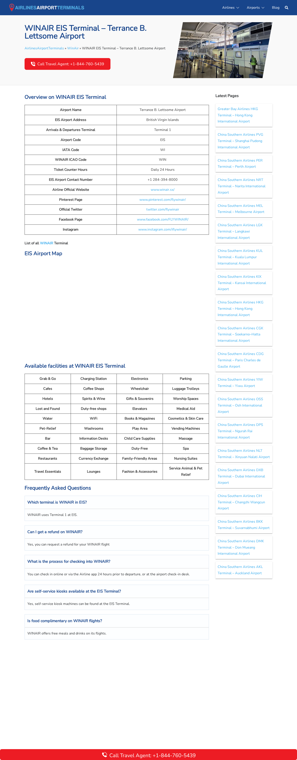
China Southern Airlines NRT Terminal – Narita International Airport (241, 186)
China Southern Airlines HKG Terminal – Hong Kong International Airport (241, 308)
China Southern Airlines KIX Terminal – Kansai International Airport (242, 283)
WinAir (73, 48)
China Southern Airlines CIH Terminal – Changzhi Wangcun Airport (241, 502)
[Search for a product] (286, 7)
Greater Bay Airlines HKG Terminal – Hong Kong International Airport (238, 115)
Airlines (228, 7)
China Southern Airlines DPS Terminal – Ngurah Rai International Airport (240, 431)
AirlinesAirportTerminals (44, 48)
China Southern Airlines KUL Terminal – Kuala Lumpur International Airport (240, 257)
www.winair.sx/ (163, 189)
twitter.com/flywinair (162, 209)
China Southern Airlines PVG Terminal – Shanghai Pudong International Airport (240, 141)
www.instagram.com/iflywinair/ (162, 229)
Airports (253, 7)
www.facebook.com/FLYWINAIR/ (163, 219)
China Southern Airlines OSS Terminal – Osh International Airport (240, 405)
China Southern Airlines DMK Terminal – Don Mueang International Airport (241, 547)
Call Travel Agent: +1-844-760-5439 (70, 64)
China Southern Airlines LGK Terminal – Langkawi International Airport (240, 231)
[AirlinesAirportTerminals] (47, 7)
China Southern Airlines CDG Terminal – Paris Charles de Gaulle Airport (241, 360)
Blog (275, 7)
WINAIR (47, 243)
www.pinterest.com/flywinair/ (162, 199)
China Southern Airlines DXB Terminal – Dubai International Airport (241, 476)
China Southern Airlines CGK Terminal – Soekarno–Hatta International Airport (240, 334)
